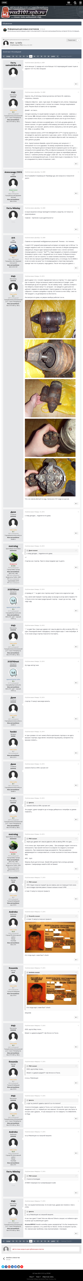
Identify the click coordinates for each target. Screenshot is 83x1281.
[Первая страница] (3, 56)
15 (30, 56)
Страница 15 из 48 (66, 56)
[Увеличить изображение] (52, 990)
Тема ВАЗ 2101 (39, 1273)
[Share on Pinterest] (21, 1266)
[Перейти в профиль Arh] (13, 248)
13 (23, 56)
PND (21, 45)
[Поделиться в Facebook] (6, 1266)
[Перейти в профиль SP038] (5, 30)
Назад (8, 56)
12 (20, 56)
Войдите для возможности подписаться (16, 39)
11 (16, 56)
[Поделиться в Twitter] (3, 1266)
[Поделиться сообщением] (78, 62)
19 (45, 56)
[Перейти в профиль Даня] (13, 523)
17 (37, 56)
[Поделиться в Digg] (12, 1266)
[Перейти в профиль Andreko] (13, 923)
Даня (13, 512)
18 (41, 56)
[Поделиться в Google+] (9, 1266)
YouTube (13, 941)
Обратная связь (48, 1277)
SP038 (48, 1273)
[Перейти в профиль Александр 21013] (13, 183)
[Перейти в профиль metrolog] (13, 557)
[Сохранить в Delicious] (15, 1266)
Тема (38, 1277)
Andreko (13, 911)
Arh (13, 237)
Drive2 (13, 939)
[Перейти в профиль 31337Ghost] (13, 600)
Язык (31, 1277)
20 (48, 56)
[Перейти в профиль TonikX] (13, 742)
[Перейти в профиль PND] (6, 43)
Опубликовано (35, 62)
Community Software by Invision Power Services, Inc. (41, 1279)
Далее (53, 56)
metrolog (13, 546)
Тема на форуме (14, 575)
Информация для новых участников (23, 29)
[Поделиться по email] (18, 1266)
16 (34, 56)
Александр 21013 (13, 172)
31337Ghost (13, 589)
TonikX (13, 731)
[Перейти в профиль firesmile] (13, 888)
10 (13, 56)
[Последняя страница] (57, 56)
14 (27, 56)
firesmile (13, 877)
